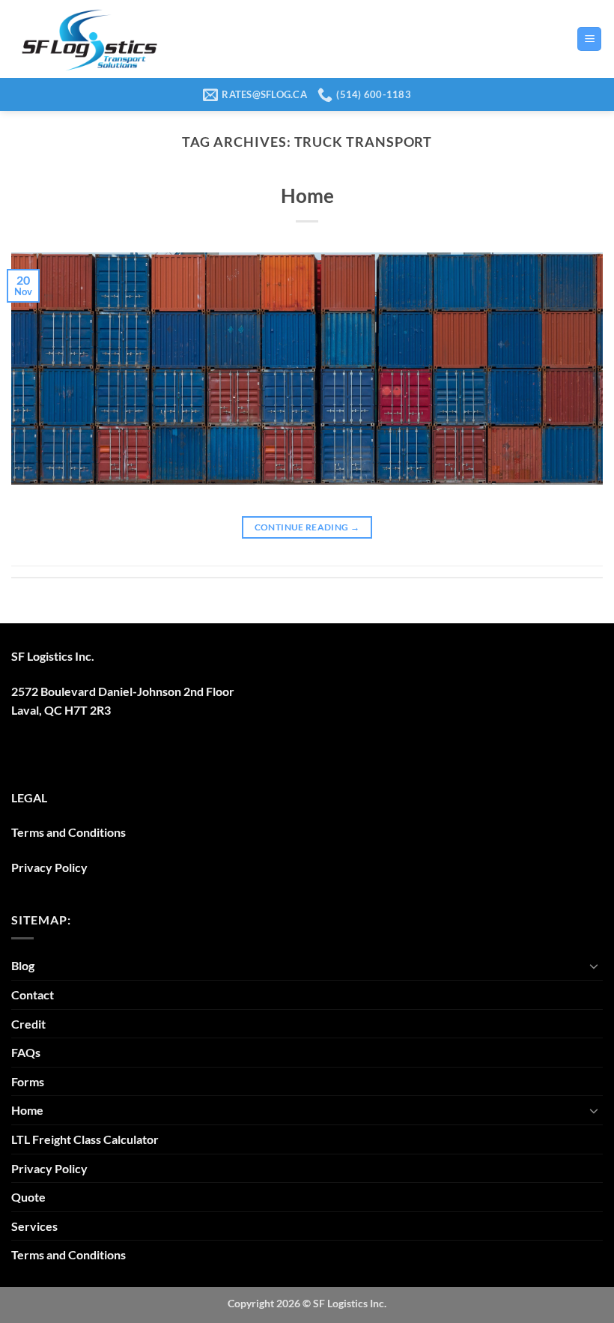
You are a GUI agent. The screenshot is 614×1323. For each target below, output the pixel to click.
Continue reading (307, 527)
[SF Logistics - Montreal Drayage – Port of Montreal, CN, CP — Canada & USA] (88, 38)
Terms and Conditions (68, 832)
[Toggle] (594, 966)
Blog (22, 965)
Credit (28, 1024)
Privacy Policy (49, 867)
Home (307, 195)
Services (34, 1226)
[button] (589, 39)
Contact (32, 994)
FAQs (25, 1052)
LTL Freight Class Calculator (85, 1139)
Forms (27, 1081)
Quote (28, 1197)
